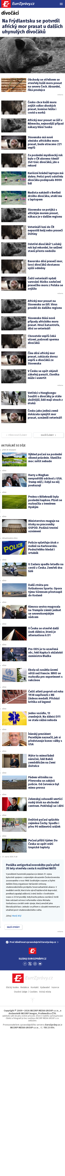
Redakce (24, 987)
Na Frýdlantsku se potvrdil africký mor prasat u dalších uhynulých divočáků (32, 26)
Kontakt (34, 987)
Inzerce (55, 987)
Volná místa (45, 991)
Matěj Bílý (16, 916)
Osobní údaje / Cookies (26, 991)
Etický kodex (12, 987)
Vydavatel (45, 987)
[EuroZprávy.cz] (20, 4)
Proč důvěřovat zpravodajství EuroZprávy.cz (33, 942)
